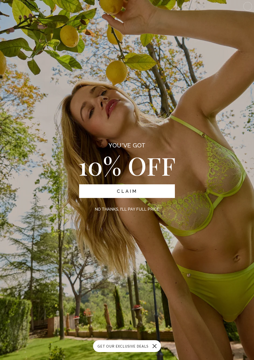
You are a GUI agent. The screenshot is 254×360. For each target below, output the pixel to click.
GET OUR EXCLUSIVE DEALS (122, 346)
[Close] (155, 346)
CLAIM (127, 191)
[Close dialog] (247, 6)
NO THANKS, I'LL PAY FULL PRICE (127, 209)
